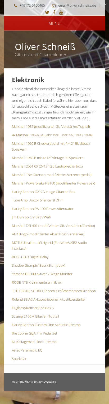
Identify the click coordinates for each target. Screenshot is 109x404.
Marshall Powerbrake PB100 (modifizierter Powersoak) (53, 183)
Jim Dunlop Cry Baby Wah (31, 217)
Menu (54, 23)
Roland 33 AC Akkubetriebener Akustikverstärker (49, 299)
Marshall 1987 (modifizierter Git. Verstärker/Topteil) (51, 126)
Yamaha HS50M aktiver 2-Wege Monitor (42, 273)
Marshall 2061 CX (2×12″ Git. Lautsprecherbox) (47, 166)
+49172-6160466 (32, 5)
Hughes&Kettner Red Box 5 (33, 307)
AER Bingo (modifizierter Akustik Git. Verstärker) (48, 234)
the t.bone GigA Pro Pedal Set (34, 333)
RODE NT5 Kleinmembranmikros (37, 282)
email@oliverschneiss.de (77, 5)
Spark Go (19, 358)
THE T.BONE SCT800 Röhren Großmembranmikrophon (54, 290)
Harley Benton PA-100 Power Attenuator (43, 208)
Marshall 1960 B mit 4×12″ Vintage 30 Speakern (48, 157)
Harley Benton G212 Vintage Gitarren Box (43, 191)
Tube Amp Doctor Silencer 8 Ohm (37, 200)
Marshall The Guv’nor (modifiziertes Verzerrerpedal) (52, 174)
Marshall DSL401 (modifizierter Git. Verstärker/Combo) (53, 225)
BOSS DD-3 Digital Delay (30, 256)
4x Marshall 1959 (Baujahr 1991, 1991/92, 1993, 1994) (52, 135)
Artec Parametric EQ (27, 350)
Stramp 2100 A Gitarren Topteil (35, 316)
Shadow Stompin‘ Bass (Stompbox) (38, 265)
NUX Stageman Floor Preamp (34, 341)
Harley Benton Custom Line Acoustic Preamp (46, 324)
